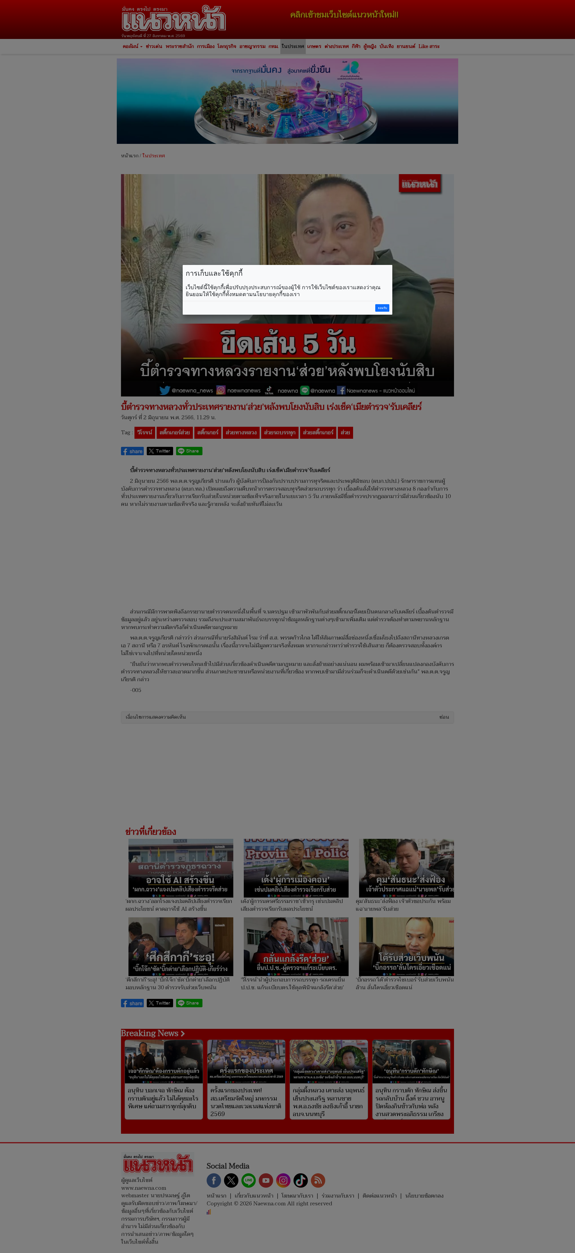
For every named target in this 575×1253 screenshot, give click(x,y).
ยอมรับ (382, 308)
